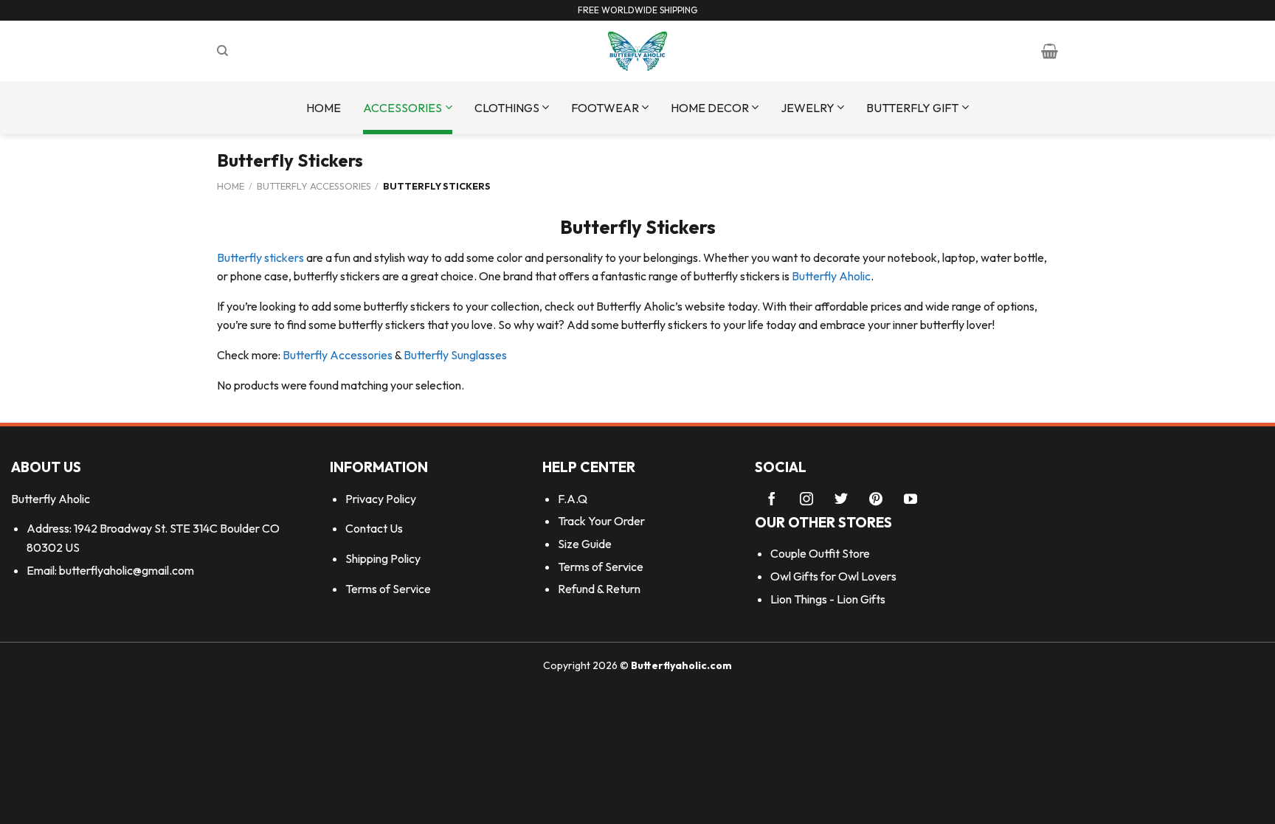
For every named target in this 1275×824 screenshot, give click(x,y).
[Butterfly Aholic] (638, 51)
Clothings (506, 107)
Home (323, 107)
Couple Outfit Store (820, 553)
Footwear (605, 107)
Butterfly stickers (260, 257)
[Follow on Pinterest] (876, 500)
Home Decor (710, 107)
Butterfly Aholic (831, 276)
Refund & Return (599, 588)
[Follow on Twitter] (841, 500)
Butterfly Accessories (314, 186)
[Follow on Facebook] (772, 500)
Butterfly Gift (912, 107)
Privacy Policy (380, 498)
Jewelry (808, 107)
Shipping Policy (383, 558)
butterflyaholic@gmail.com (126, 570)
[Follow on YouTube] (910, 500)
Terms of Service (388, 588)
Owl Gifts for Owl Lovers (833, 576)
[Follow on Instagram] (806, 500)
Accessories (402, 107)
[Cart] (1049, 51)
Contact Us (374, 528)
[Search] (222, 51)
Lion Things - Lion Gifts (827, 599)
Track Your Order (601, 520)
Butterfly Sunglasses (455, 354)
